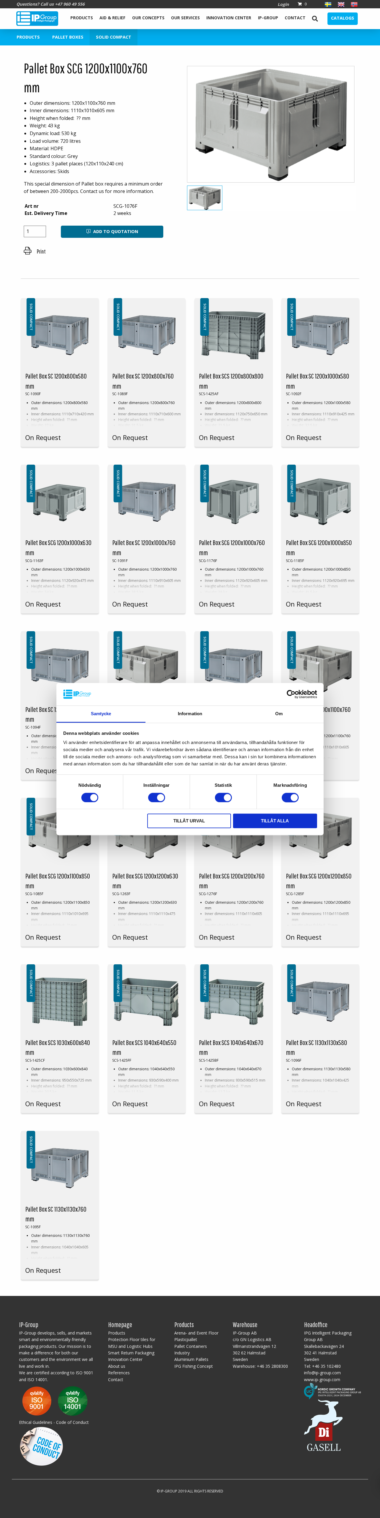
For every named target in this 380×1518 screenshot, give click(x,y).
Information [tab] (190, 713)
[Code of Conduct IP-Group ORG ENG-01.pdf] (41, 1445)
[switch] (156, 797)
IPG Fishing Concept (193, 1366)
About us (116, 1366)
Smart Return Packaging (131, 1353)
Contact (295, 17)
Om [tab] (279, 713)
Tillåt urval (189, 821)
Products (81, 17)
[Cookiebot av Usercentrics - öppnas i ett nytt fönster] (291, 694)
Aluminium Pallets (191, 1359)
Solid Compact (113, 37)
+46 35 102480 (326, 1366)
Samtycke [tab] (101, 713)
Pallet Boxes (67, 37)
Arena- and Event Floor (196, 1333)
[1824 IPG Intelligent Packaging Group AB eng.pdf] (55, 1400)
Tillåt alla (275, 821)
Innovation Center (228, 17)
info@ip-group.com (322, 1372)
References (119, 1372)
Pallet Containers (190, 1346)
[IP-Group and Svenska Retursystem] (332, 1391)
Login (283, 4)
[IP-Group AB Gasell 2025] (323, 1424)
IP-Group (268, 17)
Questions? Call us (50, 4)
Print (41, 251)
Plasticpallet (185, 1339)
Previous (176, 126)
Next (367, 126)
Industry (182, 1353)
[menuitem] (81, 18)
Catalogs (342, 18)
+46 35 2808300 (272, 1366)
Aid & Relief (112, 17)
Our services (185, 17)
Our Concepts (148, 17)
